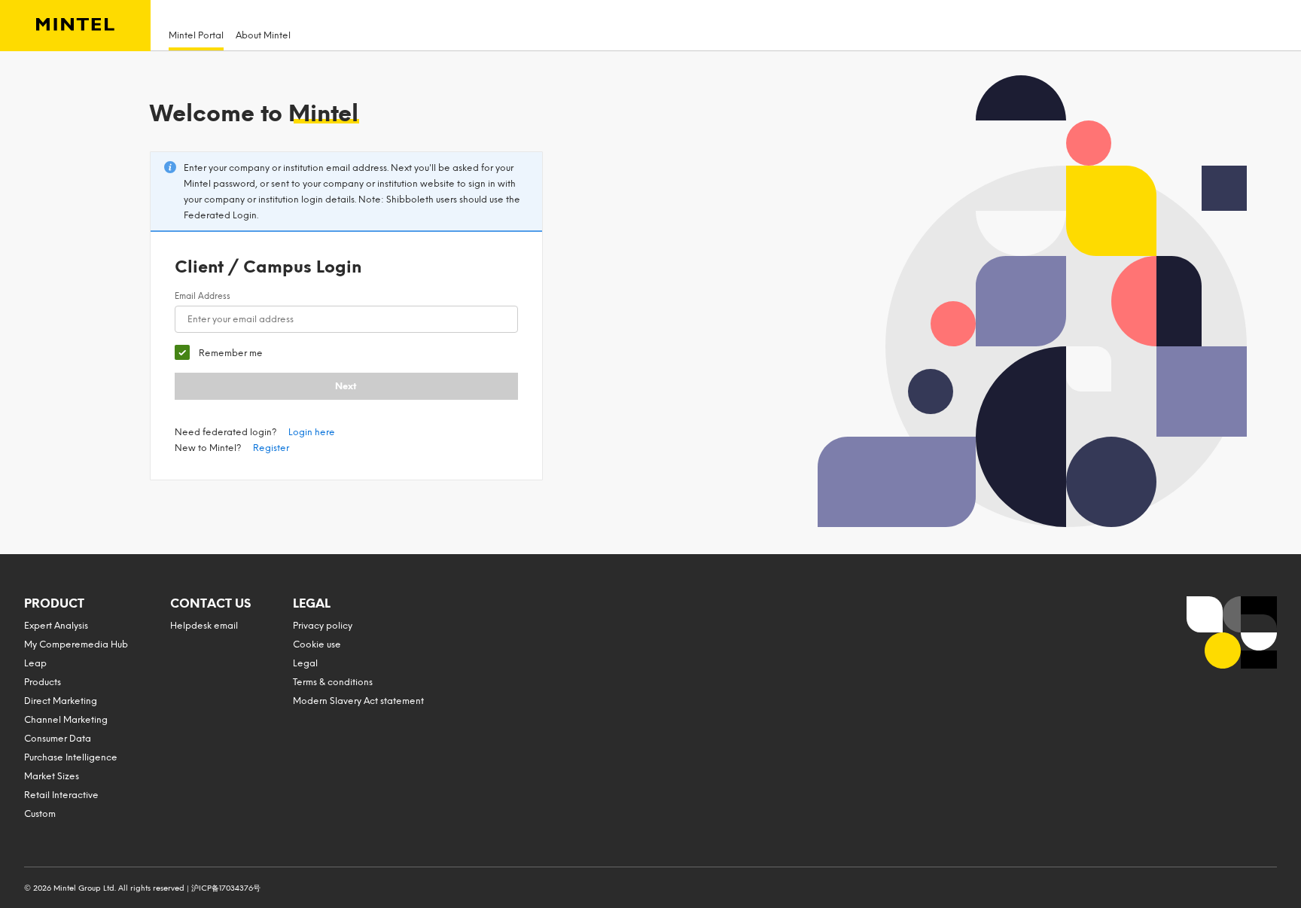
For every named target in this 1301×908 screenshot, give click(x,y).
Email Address (202, 296)
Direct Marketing (60, 701)
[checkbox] (219, 353)
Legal (305, 663)
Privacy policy (322, 625)
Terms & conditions (333, 682)
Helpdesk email (204, 625)
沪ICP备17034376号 (226, 888)
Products (42, 682)
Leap (35, 663)
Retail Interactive (61, 795)
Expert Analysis (56, 625)
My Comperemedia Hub (76, 644)
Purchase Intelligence (70, 757)
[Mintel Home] (75, 25)
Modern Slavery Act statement (358, 701)
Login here (311, 432)
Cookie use (317, 644)
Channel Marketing (66, 720)
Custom (40, 814)
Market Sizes (51, 776)
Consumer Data (57, 738)
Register (271, 448)
